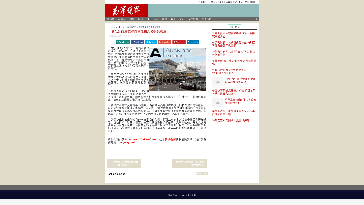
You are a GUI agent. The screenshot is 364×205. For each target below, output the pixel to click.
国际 (132, 19)
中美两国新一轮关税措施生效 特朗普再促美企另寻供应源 (234, 44)
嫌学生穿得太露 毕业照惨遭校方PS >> (190, 163)
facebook (202, 174)
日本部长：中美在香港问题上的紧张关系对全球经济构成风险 (222, 2)
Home (110, 27)
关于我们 (193, 19)
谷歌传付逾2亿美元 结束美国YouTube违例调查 (229, 71)
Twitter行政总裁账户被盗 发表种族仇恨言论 (240, 80)
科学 (155, 19)
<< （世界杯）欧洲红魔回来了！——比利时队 (123, 163)
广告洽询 (206, 19)
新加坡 (110, 19)
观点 (173, 19)
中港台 (121, 19)
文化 (182, 19)
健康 (164, 19)
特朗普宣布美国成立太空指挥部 (231, 120)
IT (148, 19)
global (119, 27)
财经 (140, 19)
